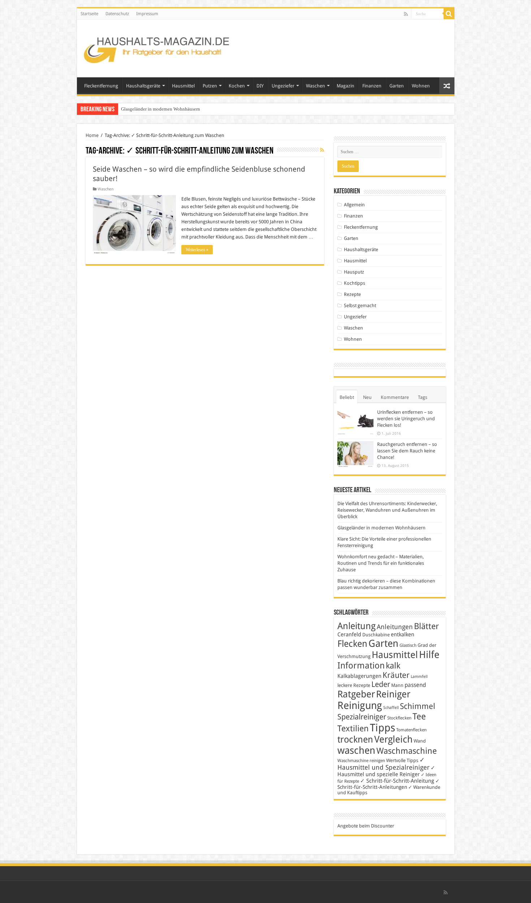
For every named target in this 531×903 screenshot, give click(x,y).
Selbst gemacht (360, 305)
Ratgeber (356, 694)
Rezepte (352, 294)
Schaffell (391, 707)
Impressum (147, 13)
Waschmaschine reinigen (361, 760)
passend (415, 684)
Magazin (345, 86)
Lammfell (419, 676)
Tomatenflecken (411, 729)
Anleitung (356, 626)
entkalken (402, 634)
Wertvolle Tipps (402, 760)
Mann (397, 685)
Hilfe (429, 655)
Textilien (353, 728)
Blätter (426, 626)
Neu (367, 397)
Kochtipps (354, 283)
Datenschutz (117, 13)
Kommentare (395, 397)
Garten (396, 86)
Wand (420, 741)
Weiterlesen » (197, 249)
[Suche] (449, 13)
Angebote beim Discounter (365, 826)
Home (92, 135)
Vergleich (393, 739)
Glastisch (408, 645)
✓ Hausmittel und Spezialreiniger (383, 763)
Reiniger (393, 694)
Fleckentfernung (101, 86)
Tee (419, 716)
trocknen (355, 739)
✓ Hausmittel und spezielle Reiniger (386, 771)
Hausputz (354, 272)
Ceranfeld (349, 634)
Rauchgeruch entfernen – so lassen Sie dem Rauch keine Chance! (407, 451)
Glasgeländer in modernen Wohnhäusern (160, 109)
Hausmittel (183, 86)
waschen (356, 750)
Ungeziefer (283, 86)
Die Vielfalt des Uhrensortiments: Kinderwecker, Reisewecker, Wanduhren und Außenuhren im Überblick (387, 510)
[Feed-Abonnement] (322, 150)
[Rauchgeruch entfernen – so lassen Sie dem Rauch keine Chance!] (355, 454)
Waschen (315, 86)
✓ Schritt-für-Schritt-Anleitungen (388, 784)
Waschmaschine (406, 751)
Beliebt (347, 397)
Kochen (237, 86)
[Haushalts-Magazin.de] (157, 47)
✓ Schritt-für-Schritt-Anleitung (397, 781)
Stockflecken (399, 718)
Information (361, 666)
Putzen (210, 86)
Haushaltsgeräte (143, 86)
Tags (422, 397)
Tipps (382, 728)
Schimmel (417, 706)
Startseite (89, 13)
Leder (380, 684)
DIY (260, 86)
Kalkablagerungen (359, 676)
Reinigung (359, 705)
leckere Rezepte (353, 685)
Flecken (352, 643)
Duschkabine (376, 634)
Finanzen (371, 86)
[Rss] (406, 14)
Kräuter (396, 675)
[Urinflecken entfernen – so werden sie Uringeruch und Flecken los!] (355, 422)
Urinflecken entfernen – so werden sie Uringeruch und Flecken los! (406, 418)
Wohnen (421, 86)
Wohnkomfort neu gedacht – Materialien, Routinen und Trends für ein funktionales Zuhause (380, 563)
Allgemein (354, 204)
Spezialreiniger (361, 717)
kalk (393, 666)
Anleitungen (395, 627)
